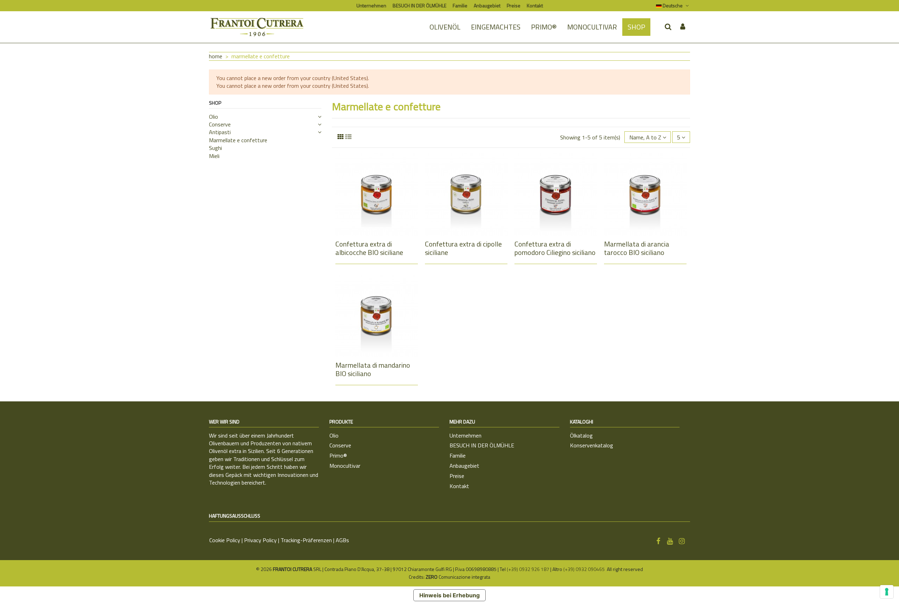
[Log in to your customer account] (682, 27)
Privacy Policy (260, 540)
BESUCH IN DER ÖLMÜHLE (419, 5)
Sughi (215, 148)
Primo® (338, 455)
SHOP (215, 102)
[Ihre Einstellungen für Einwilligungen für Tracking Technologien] (886, 591)
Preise (513, 5)
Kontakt (535, 5)
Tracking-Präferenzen (306, 540)
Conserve (220, 124)
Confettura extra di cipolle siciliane (463, 248)
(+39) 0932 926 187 (528, 569)
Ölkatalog (581, 435)
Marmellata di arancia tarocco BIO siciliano (636, 248)
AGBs (342, 540)
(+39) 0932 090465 (584, 569)
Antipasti (220, 132)
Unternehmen (371, 5)
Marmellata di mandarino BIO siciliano (372, 369)
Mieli (214, 156)
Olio (213, 116)
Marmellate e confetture (238, 140)
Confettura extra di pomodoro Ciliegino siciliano (555, 248)
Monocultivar (344, 466)
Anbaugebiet (487, 5)
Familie (460, 5)
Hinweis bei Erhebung (449, 595)
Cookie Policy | (226, 540)
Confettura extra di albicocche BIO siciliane (369, 248)
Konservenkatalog (591, 445)
